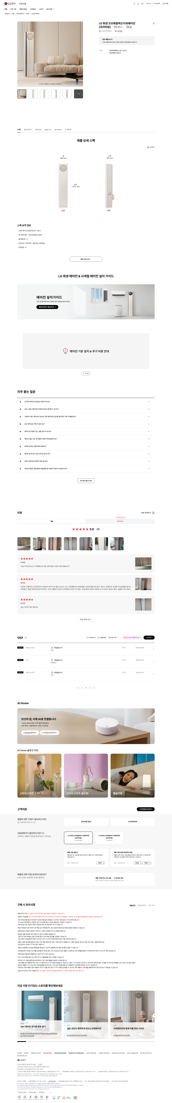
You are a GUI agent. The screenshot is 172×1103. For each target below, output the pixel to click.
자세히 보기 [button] (43, 833)
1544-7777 (56, 1071)
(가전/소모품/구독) (40, 1067)
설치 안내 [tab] (152, 905)
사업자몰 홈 (7, 13)
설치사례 (49, 9)
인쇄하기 (152, 147)
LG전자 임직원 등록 (91, 1053)
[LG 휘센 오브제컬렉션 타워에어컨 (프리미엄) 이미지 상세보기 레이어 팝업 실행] (50, 54)
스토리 (41, 9)
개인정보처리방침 (47, 1053)
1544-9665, (42, 1071)
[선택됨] (21, 93)
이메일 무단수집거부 (36, 1053)
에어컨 (27, 13)
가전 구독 (13, 9)
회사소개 (149, 3)
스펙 (19, 130)
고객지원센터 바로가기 (146, 809)
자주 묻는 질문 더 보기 (86, 481)
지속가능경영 (156, 3)
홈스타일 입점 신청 (22, 1055)
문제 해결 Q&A (86, 822)
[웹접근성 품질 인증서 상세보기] (75, 1097)
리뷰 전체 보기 (85, 619)
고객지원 (68, 130)
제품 (5, 9)
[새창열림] (54, 1097)
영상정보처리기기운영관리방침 (76, 1053)
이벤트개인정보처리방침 (60, 1053)
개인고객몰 (165, 3)
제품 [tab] (51, 521)
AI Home (58, 130)
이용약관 (26, 1053)
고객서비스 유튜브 (22, 1092)
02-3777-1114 (31, 1064)
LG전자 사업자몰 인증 (132, 1053)
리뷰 (38, 130)
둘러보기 (33, 732)
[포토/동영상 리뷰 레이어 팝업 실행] (23, 543)
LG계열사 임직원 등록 (103, 1053)
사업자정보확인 (52, 1081)
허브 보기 (53, 732)
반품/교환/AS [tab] (142, 905)
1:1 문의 (40, 1064)
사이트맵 (19, 1053)
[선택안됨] (33, 93)
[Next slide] (155, 1016)
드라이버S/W (132, 822)
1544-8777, (82, 1071)
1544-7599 (39, 1069)
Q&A (48, 130)
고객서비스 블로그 (32, 1092)
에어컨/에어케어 (20, 13)
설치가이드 (28, 130)
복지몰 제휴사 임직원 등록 (118, 1053)
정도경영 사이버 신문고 (146, 1053)
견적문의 (33, 9)
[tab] (78, 838)
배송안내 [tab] (132, 905)
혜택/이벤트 (23, 9)
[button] (134, 3)
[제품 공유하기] (153, 23)
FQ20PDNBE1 (107, 31)
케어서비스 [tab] (120, 521)
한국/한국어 (41, 1092)
